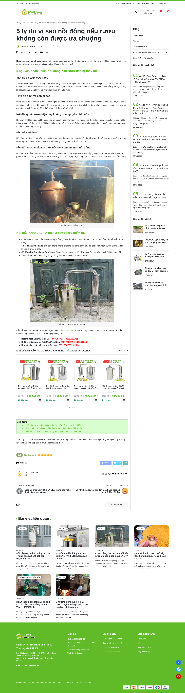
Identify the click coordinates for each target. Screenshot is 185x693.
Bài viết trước (27, 486)
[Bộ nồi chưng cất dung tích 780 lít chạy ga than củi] (58, 370)
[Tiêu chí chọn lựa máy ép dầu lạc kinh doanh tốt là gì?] (138, 272)
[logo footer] (36, 636)
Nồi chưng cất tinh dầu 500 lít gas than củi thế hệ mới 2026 (86, 387)
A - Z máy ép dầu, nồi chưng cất (146, 52)
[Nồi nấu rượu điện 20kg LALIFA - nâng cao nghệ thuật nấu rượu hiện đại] (33, 536)
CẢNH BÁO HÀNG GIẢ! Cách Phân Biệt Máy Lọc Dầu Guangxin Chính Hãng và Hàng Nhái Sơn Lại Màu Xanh (151, 109)
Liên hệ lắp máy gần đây (143, 58)
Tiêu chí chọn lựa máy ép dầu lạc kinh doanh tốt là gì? (155, 271)
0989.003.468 (126, 3)
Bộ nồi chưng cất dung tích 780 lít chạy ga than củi (58, 387)
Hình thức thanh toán (111, 647)
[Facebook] (178, 662)
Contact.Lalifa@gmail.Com (144, 3)
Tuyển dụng (138, 35)
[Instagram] (123, 474)
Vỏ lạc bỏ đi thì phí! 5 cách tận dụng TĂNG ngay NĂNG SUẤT (155, 228)
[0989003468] (178, 669)
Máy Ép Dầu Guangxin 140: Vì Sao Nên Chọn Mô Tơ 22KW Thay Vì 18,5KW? (149, 79)
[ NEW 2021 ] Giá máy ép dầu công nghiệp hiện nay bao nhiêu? (156, 242)
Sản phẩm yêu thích (32, 3)
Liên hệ (140, 643)
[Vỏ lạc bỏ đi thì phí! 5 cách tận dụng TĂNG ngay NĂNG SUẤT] (138, 229)
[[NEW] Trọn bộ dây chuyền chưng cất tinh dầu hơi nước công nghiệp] (138, 286)
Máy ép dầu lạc (144, 652)
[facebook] (113, 474)
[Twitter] (118, 474)
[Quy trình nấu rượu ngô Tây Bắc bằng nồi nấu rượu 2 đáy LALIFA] (151, 536)
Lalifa (32, 46)
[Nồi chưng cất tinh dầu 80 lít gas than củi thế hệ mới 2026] (114, 370)
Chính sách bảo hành (111, 652)
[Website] (115, 474)
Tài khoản (19, 3)
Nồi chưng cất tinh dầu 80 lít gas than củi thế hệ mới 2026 (113, 387)
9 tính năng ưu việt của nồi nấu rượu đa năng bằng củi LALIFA (54, 428)
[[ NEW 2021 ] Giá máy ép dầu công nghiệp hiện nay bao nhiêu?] (138, 243)
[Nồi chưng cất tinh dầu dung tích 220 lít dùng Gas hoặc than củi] (30, 370)
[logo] (32, 12)
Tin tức (136, 41)
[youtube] (126, 474)
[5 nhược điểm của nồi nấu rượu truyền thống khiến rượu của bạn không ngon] (73, 585)
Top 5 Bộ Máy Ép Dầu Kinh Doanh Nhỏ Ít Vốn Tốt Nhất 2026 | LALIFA (150, 139)
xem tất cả (122, 350)
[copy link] (47, 52)
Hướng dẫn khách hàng (112, 639)
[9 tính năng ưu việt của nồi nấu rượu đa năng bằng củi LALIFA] (112, 536)
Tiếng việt (162, 3)
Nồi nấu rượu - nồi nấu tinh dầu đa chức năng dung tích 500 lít (54, 425)
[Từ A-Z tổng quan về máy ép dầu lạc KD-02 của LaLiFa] (138, 258)
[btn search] (136, 12)
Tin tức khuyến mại (141, 47)
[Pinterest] (121, 474)
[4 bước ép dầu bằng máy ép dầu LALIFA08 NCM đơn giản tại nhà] (73, 536)
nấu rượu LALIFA (70, 330)
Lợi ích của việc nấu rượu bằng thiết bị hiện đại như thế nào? (53, 432)
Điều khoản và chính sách (113, 643)
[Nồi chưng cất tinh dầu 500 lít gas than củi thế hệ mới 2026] (86, 370)
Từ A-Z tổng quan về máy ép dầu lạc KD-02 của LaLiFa (155, 257)
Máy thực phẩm (144, 647)
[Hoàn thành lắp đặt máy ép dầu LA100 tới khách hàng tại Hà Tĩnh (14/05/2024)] (33, 585)
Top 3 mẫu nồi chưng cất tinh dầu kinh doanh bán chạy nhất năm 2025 (151, 168)
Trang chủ (142, 639)
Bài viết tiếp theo (115, 486)
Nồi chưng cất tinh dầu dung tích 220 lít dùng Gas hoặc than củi (29, 387)
